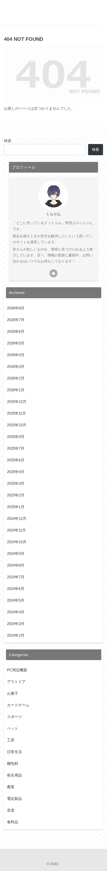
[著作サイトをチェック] (53, 273)
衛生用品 (14, 775)
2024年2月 (15, 635)
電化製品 (14, 798)
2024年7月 (15, 577)
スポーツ (14, 717)
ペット (12, 728)
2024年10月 (16, 542)
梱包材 (12, 763)
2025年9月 (15, 437)
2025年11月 (16, 413)
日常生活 (14, 752)
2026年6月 (15, 331)
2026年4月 (15, 355)
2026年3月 (15, 366)
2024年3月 (15, 624)
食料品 (12, 822)
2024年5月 (15, 600)
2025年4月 (15, 472)
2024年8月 (15, 565)
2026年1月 (15, 390)
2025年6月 (15, 460)
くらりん (53, 214)
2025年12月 (16, 401)
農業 (10, 787)
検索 (7, 141)
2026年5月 (15, 343)
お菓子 (12, 693)
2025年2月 (15, 495)
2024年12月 (16, 518)
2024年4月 (15, 612)
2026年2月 (15, 378)
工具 (10, 740)
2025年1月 (15, 507)
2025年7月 (15, 448)
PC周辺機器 (17, 670)
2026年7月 (15, 320)
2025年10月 (16, 425)
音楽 (10, 810)
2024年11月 (16, 530)
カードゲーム (18, 705)
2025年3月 (15, 483)
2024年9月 (15, 553)
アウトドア (16, 681)
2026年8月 (15, 308)
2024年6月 (15, 588)
